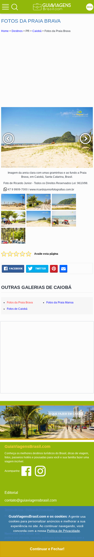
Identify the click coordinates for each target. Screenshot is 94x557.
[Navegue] (6, 7)
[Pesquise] (14, 6)
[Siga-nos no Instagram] (41, 471)
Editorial (11, 493)
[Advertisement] (47, 69)
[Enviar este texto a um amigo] (63, 268)
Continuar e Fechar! (47, 549)
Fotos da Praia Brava (20, 302)
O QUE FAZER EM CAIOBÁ (66, 413)
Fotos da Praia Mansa (59, 302)
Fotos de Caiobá (17, 308)
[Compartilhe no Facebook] (13, 268)
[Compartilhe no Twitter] (37, 268)
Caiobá (37, 31)
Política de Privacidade (63, 531)
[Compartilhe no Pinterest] (54, 268)
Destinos (17, 31)
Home (5, 31)
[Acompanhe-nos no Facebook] (28, 471)
